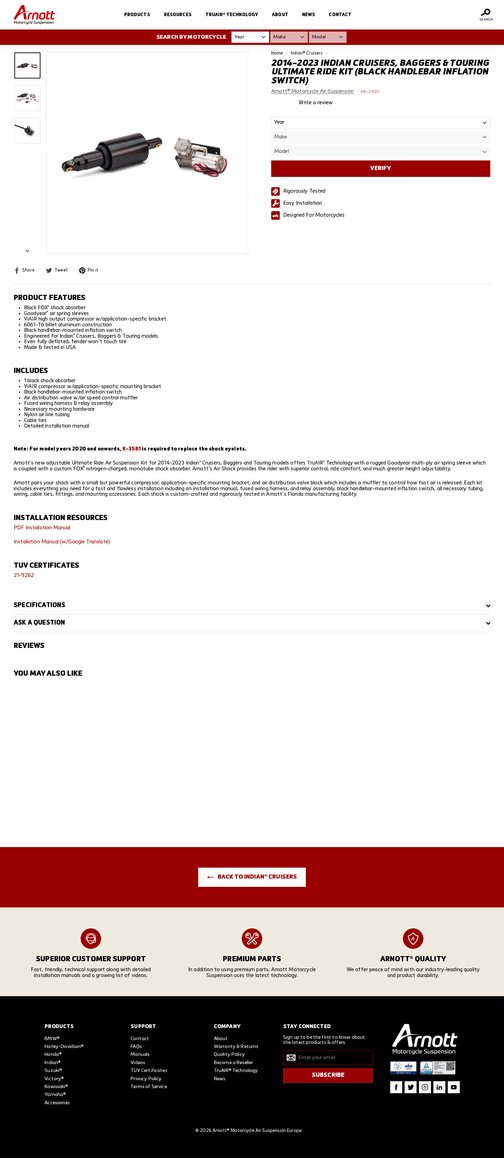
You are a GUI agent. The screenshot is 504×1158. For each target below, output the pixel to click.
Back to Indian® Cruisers (257, 877)
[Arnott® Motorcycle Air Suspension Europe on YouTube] (454, 1087)
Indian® (53, 1062)
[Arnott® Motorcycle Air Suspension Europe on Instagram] (425, 1087)
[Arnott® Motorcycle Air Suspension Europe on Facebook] (396, 1087)
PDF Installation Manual (42, 527)
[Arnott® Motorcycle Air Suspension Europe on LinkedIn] (439, 1087)
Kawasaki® (56, 1086)
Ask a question (39, 623)
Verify (380, 168)
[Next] (27, 249)
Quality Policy (229, 1054)
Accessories (57, 1102)
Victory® (54, 1078)
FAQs (136, 1046)
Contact (340, 15)
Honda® (53, 1054)
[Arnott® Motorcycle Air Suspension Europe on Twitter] (411, 1087)
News (308, 15)
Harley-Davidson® (64, 1046)
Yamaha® (55, 1094)
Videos (138, 1062)
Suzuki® (53, 1070)
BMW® (52, 1038)
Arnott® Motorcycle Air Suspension (312, 91)
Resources (178, 15)
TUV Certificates (149, 1070)
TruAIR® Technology (231, 15)
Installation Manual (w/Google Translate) (62, 541)
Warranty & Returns (236, 1046)
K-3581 (131, 448)
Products (137, 15)
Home (277, 53)
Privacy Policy (146, 1078)
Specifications (39, 605)
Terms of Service (149, 1086)
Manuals (140, 1054)
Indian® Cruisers (307, 53)
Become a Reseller (233, 1062)
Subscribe (328, 1075)
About (280, 15)
